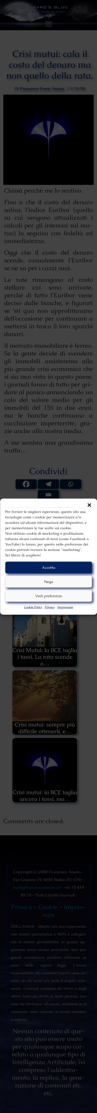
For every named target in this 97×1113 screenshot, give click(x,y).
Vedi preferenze (48, 595)
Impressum (65, 607)
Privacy (50, 607)
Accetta (48, 567)
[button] (89, 505)
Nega (48, 581)
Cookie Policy (33, 607)
